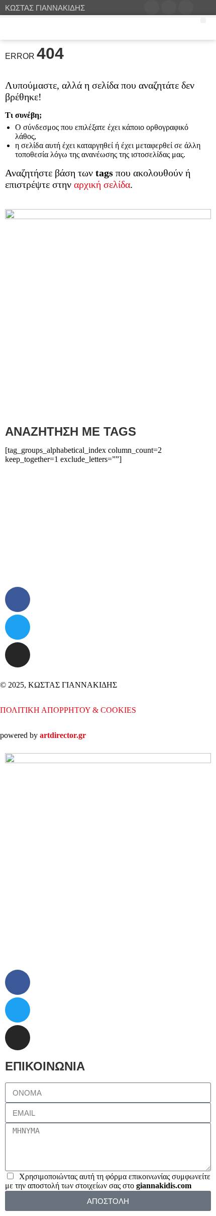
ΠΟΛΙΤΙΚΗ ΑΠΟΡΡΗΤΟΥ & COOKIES (68, 710)
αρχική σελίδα (102, 184)
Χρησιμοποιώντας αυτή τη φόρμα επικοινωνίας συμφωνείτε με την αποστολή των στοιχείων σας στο (107, 1181)
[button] (214, 180)
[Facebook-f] (17, 599)
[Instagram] (17, 654)
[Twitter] (17, 627)
